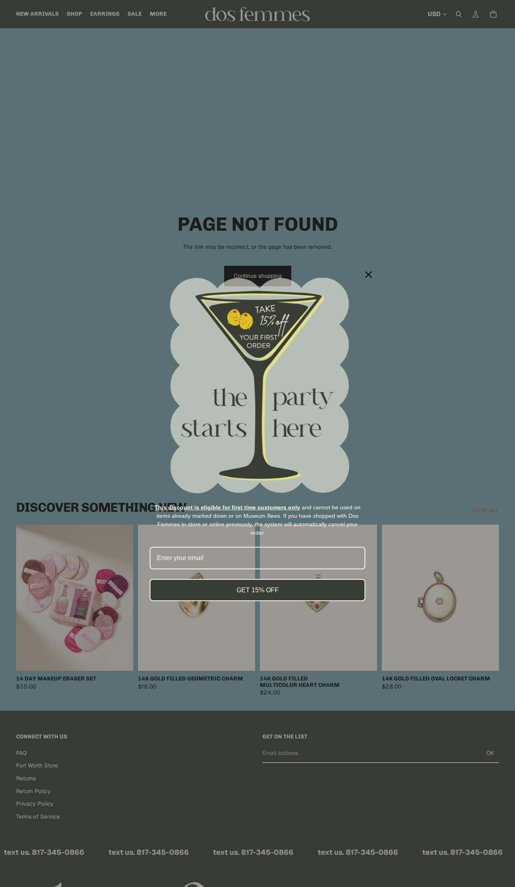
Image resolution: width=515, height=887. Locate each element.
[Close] (368, 274)
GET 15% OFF (258, 590)
